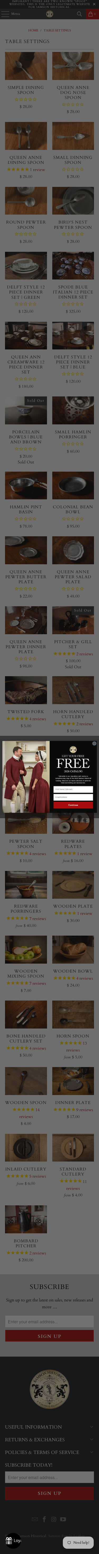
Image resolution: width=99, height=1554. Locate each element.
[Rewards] (13, 1541)
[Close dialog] (94, 743)
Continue (73, 805)
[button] (73, 756)
